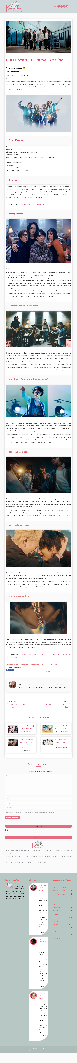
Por (47, 671)
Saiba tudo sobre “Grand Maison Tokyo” (60, 742)
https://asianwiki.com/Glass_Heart (32, 204)
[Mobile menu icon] (71, 6)
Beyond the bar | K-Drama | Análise (42, 888)
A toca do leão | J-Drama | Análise (60, 727)
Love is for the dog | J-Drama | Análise (27, 727)
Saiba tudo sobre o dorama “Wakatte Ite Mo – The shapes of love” (27, 743)
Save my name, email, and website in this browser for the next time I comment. (30, 812)
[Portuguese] (7, 830)
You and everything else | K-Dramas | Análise (42, 944)
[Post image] (13, 729)
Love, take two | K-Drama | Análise (42, 996)
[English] (5, 830)
